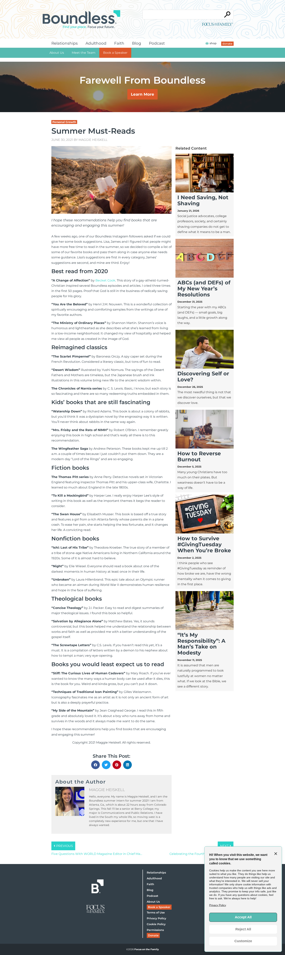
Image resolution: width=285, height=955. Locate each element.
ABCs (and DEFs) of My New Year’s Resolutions (203, 288)
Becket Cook (105, 280)
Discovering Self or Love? (203, 376)
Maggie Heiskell (93, 140)
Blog (136, 43)
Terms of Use (156, 912)
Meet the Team (83, 53)
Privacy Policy (156, 918)
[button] (95, 764)
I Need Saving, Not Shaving (202, 200)
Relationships (64, 43)
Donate (153, 935)
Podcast (157, 43)
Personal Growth (64, 122)
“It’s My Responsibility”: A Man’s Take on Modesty (201, 644)
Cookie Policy (156, 924)
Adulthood (96, 43)
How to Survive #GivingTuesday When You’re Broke (204, 544)
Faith (119, 43)
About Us (56, 53)
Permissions (155, 930)
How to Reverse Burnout (199, 456)
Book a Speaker (115, 53)
